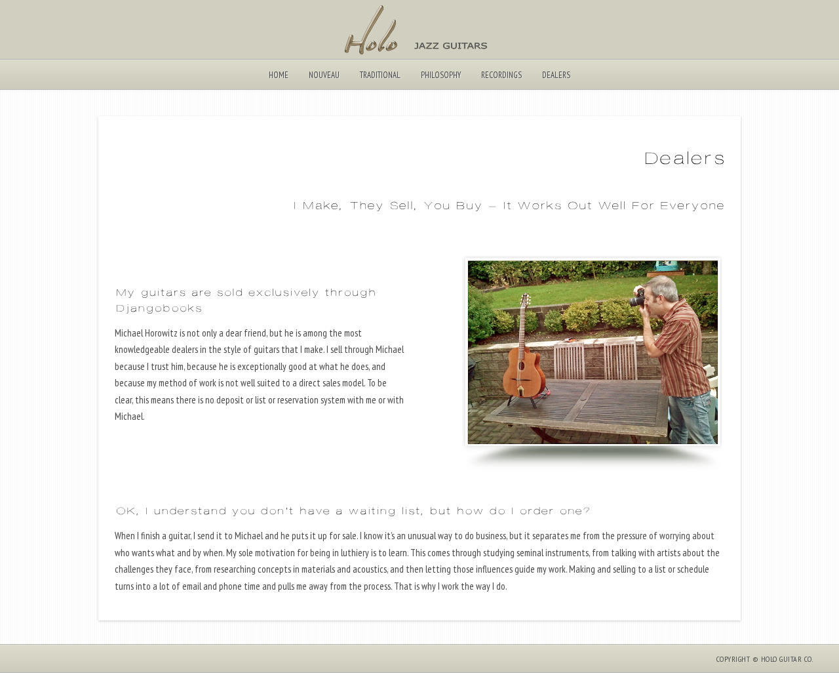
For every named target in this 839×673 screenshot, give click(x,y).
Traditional (380, 75)
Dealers (556, 75)
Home (278, 75)
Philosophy (441, 75)
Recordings (501, 75)
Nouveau (324, 75)
